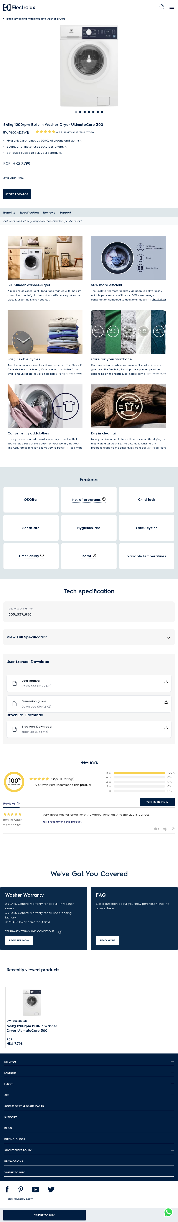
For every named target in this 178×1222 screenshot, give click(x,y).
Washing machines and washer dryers (36, 18)
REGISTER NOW (19, 940)
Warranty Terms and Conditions (29, 931)
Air (6, 1095)
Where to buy (14, 1172)
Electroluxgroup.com (20, 1198)
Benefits (9, 212)
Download (36, 686)
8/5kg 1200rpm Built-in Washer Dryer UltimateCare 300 (32, 1028)
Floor (8, 1083)
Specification (29, 212)
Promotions (13, 1161)
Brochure (34, 732)
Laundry (10, 1072)
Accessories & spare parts (24, 1106)
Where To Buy (44, 1215)
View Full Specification (27, 637)
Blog (8, 1128)
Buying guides (14, 1139)
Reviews (49, 212)
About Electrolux (17, 1150)
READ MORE (107, 940)
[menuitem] (7, 1190)
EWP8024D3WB (17, 1020)
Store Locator (16, 194)
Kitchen (10, 1061)
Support (65, 212)
